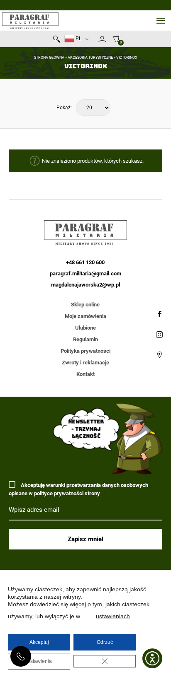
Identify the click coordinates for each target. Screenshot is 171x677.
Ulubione (85, 328)
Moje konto (102, 39)
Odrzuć (105, 642)
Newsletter (94, 40)
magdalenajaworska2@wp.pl (85, 285)
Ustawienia (39, 661)
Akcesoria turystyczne (90, 57)
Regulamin (85, 339)
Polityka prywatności (85, 351)
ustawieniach (113, 616)
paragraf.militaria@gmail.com (85, 273)
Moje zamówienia (85, 316)
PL (77, 38)
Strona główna (49, 57)
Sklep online (85, 304)
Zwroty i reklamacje (85, 362)
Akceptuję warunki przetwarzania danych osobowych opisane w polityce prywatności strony (78, 489)
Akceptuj (39, 642)
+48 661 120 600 (20, 656)
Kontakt (85, 374)
